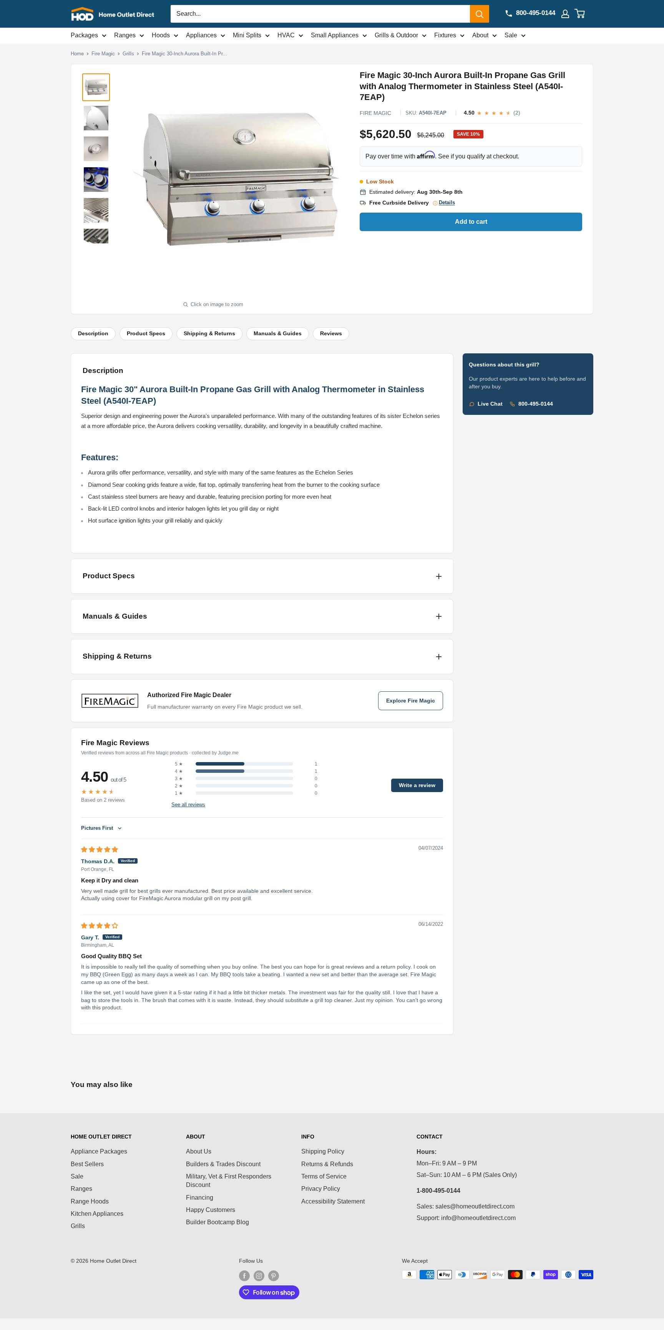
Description (93, 333)
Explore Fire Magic (410, 701)
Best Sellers (87, 1164)
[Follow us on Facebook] (244, 1275)
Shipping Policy (322, 1151)
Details (447, 202)
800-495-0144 (535, 404)
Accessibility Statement (333, 1201)
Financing (199, 1197)
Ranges (125, 35)
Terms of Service (324, 1176)
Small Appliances (335, 35)
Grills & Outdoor (396, 35)
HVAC (286, 35)
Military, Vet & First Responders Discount (228, 1180)
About (480, 35)
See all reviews (188, 804)
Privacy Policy (320, 1188)
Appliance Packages (99, 1151)
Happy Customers (210, 1210)
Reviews (331, 333)
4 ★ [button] (179, 771)
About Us (198, 1151)
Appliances (201, 35)
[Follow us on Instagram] (259, 1275)
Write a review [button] (417, 785)
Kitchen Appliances (97, 1213)
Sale (511, 35)
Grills (128, 54)
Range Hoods (90, 1201)
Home (77, 54)
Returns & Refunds (327, 1164)
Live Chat (490, 404)
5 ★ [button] (179, 764)
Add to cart (471, 221)
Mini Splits (247, 35)
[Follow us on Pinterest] (273, 1275)
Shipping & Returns (209, 333)
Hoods (161, 35)
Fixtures (445, 35)
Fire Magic (103, 54)
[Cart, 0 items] (584, 14)
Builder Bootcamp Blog (217, 1222)
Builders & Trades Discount (223, 1164)
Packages (84, 35)
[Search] (479, 14)
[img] (99, 849)
